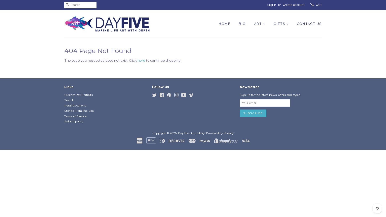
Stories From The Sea (79, 110)
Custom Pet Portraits (78, 94)
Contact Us (309, 24)
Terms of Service (75, 116)
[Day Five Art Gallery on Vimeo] (191, 95)
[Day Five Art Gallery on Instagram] (176, 95)
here (141, 60)
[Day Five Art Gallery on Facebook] (161, 95)
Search (69, 100)
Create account (294, 5)
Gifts (280, 24)
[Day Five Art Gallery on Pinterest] (169, 95)
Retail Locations (75, 105)
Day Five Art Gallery (191, 133)
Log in (271, 5)
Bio (242, 24)
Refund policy (73, 121)
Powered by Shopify (220, 133)
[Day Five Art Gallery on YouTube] (183, 95)
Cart (319, 5)
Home (224, 24)
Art (258, 24)
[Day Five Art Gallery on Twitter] (154, 95)
